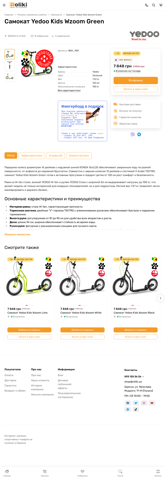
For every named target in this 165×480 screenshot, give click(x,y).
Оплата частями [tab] (79, 155)
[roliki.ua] (18, 5)
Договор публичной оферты (64, 384)
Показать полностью (17, 234)
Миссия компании (42, 394)
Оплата (9, 375)
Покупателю (13, 369)
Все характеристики (69, 90)
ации (99, 133)
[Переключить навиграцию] (4, 5)
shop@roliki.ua (133, 381)
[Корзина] (161, 5)
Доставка (10, 380)
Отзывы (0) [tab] (55, 155)
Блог (60, 375)
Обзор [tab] (11, 155)
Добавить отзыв (16, 35)
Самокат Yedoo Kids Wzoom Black (134, 312)
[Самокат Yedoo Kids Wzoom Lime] (29, 279)
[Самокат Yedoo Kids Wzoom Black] (135, 279)
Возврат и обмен (15, 390)
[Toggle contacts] (147, 5)
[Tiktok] (135, 409)
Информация (66, 369)
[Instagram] (144, 403)
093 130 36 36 (132, 376)
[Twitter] (135, 403)
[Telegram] (127, 409)
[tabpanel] (82, 200)
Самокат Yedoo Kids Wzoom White (81, 312)
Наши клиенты (40, 380)
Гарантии (10, 385)
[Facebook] (127, 403)
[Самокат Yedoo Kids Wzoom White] (82, 279)
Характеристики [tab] (31, 155)
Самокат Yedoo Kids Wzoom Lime (27, 312)
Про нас (36, 369)
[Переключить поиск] (154, 5)
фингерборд (67, 115)
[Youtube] (152, 403)
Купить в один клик (136, 89)
